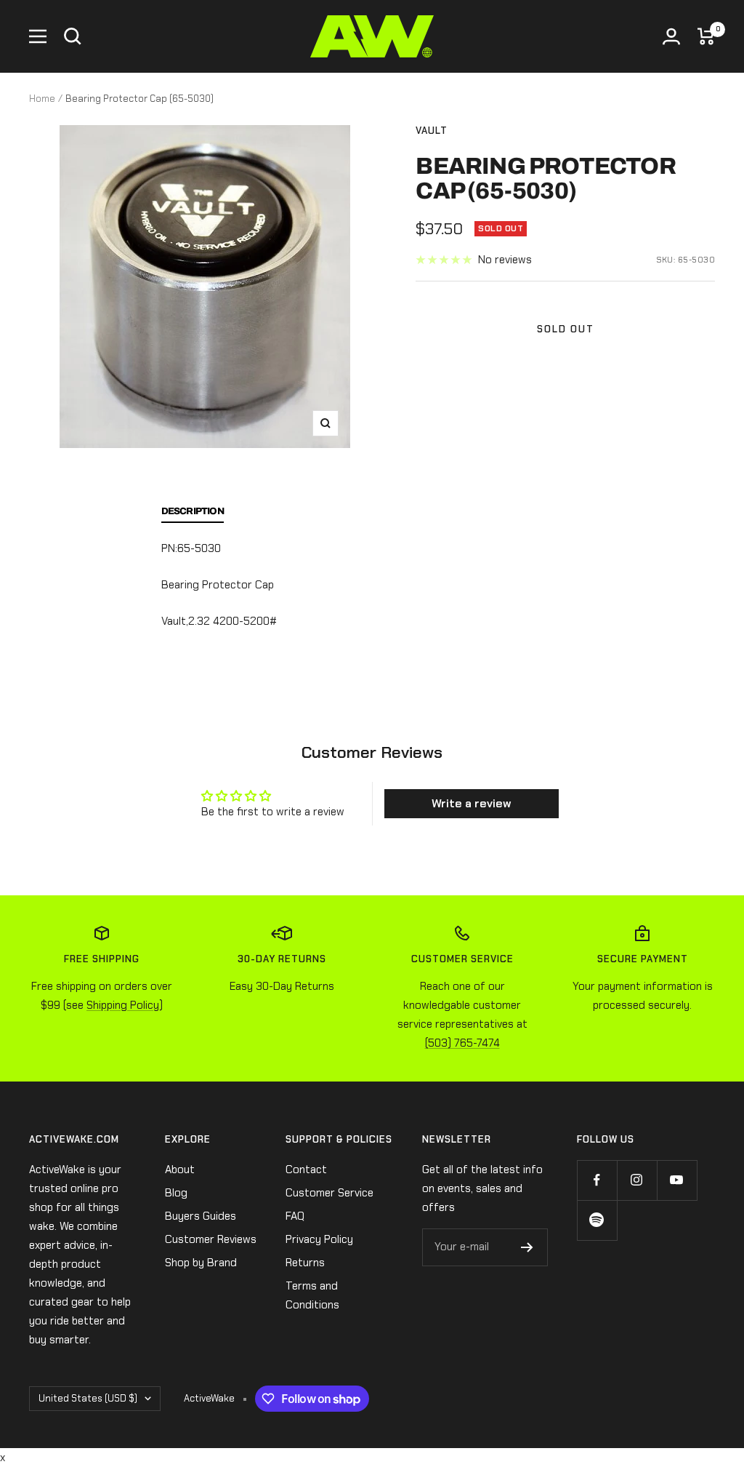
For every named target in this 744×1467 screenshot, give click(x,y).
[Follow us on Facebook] (597, 1180)
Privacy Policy (319, 1239)
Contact (306, 1169)
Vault (432, 130)
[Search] (72, 36)
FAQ (295, 1216)
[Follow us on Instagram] (637, 1180)
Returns (305, 1262)
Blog (176, 1193)
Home (42, 98)
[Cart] (706, 36)
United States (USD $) (88, 1398)
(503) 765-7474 (462, 1043)
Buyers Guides (200, 1216)
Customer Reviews (210, 1239)
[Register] (527, 1247)
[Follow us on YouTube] (677, 1180)
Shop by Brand (201, 1262)
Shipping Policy (122, 1005)
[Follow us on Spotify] (597, 1220)
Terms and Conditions (312, 1295)
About (180, 1169)
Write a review (472, 803)
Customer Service (329, 1193)
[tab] (192, 515)
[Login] (671, 36)
